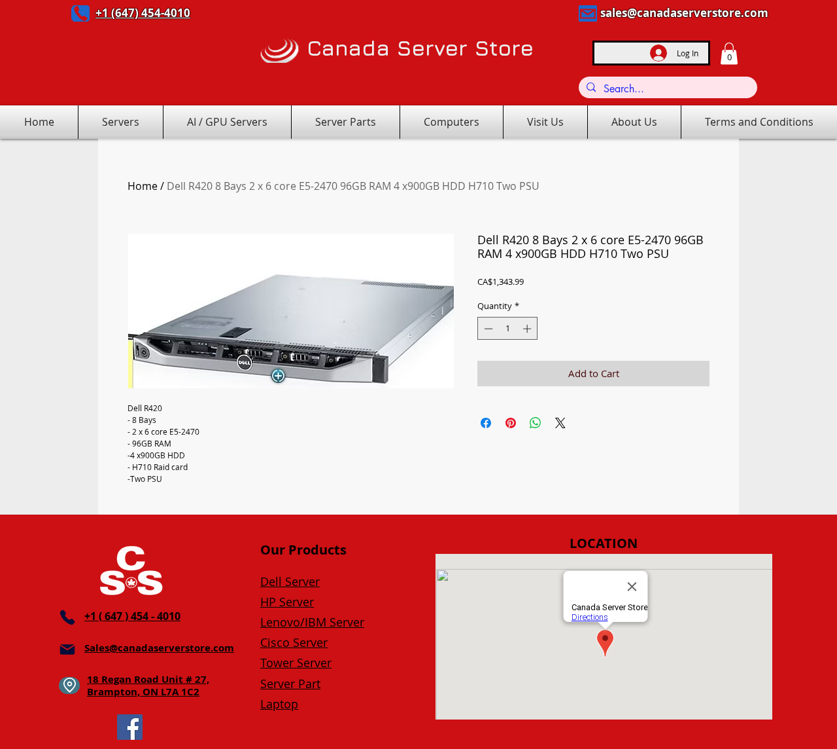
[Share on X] (560, 423)
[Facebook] (130, 727)
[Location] (69, 685)
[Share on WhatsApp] (535, 423)
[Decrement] (487, 329)
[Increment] (528, 329)
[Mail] (588, 13)
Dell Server (290, 581)
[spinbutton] (508, 329)
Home (143, 186)
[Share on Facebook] (486, 423)
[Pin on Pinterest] (511, 423)
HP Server (287, 602)
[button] (729, 53)
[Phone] (80, 13)
